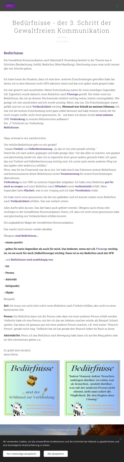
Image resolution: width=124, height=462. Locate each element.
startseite (62, 434)
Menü (117, 6)
